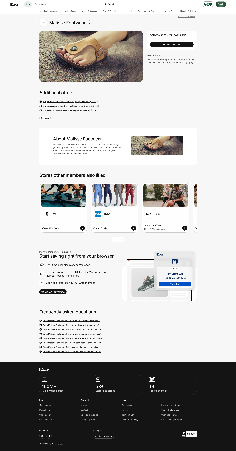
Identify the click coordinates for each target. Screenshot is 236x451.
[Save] (82, 187)
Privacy (125, 410)
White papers (45, 415)
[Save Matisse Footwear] (90, 22)
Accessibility (127, 405)
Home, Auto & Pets (167, 11)
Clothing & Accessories (49, 11)
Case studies (45, 405)
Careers (84, 405)
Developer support (89, 415)
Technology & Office (146, 11)
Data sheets (44, 410)
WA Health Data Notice (171, 419)
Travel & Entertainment (111, 11)
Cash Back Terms (169, 415)
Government (40, 4)
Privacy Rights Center (171, 405)
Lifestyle (129, 11)
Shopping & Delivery (188, 11)
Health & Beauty (70, 11)
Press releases (46, 419)
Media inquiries (88, 419)
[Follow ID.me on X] (41, 436)
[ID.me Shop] (15, 4)
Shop (28, 4)
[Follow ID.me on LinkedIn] (49, 436)
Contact (84, 410)
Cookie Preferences (170, 410)
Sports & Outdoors (89, 11)
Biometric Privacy (130, 419)
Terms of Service (130, 415)
